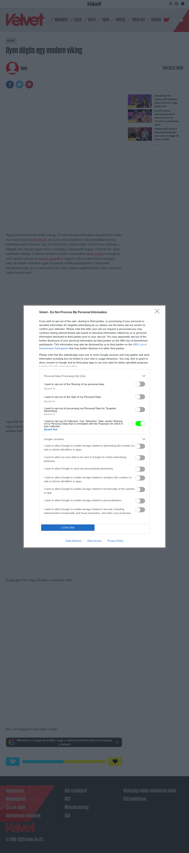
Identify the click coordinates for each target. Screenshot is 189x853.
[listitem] (94, 376)
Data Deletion (74, 540)
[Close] (158, 312)
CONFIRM (68, 527)
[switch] (140, 384)
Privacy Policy (115, 540)
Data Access (94, 540)
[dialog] (94, 426)
